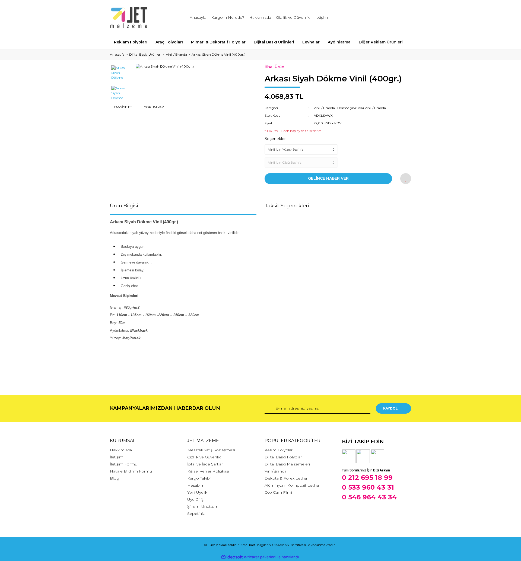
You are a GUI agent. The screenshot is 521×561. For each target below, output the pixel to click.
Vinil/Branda (276, 471)
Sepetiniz (196, 513)
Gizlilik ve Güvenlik (293, 17)
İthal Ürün (274, 66)
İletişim (321, 17)
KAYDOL (390, 408)
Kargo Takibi (199, 478)
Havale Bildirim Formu (131, 471)
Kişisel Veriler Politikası (208, 471)
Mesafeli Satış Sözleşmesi (211, 450)
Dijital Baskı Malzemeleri (287, 464)
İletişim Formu (123, 464)
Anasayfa (198, 17)
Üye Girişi (195, 499)
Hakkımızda (260, 17)
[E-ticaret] (260, 557)
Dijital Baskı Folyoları (284, 457)
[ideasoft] (232, 557)
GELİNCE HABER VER (328, 178)
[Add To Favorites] (405, 178)
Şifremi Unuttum (202, 506)
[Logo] (129, 17)
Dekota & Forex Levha (286, 478)
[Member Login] (377, 17)
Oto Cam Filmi (278, 492)
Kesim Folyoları (279, 450)
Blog (114, 478)
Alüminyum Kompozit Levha (292, 485)
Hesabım (196, 485)
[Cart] (404, 17)
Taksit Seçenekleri (287, 206)
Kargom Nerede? (227, 17)
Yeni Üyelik (197, 492)
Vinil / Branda (324, 108)
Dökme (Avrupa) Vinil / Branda (361, 108)
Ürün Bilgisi (124, 206)
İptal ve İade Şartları (205, 464)
